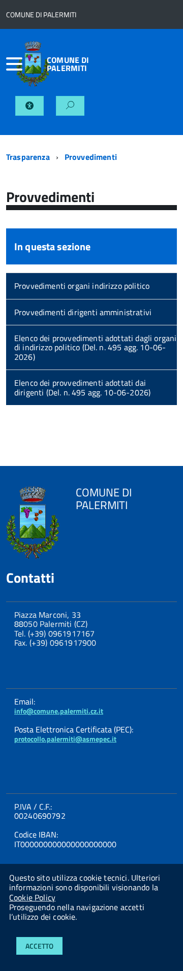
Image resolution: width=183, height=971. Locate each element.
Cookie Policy (32, 897)
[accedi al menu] (11, 64)
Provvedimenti (91, 157)
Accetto (39, 946)
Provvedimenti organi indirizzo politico (81, 286)
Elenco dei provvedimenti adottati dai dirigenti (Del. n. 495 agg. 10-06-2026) (82, 387)
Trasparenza (28, 157)
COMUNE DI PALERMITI (68, 64)
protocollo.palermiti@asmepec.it (65, 738)
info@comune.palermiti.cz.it (58, 711)
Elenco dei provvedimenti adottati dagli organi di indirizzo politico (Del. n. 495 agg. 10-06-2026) (95, 347)
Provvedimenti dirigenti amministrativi (82, 312)
